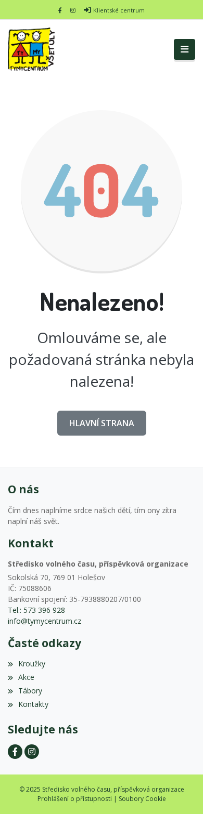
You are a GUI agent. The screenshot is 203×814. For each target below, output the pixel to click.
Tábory (30, 690)
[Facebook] (60, 10)
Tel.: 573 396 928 (36, 610)
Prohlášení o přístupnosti (74, 798)
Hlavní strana (101, 423)
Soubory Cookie (142, 798)
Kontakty (33, 704)
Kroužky (31, 663)
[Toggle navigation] (184, 49)
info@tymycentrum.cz (44, 621)
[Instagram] (72, 10)
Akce (26, 677)
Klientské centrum (119, 10)
